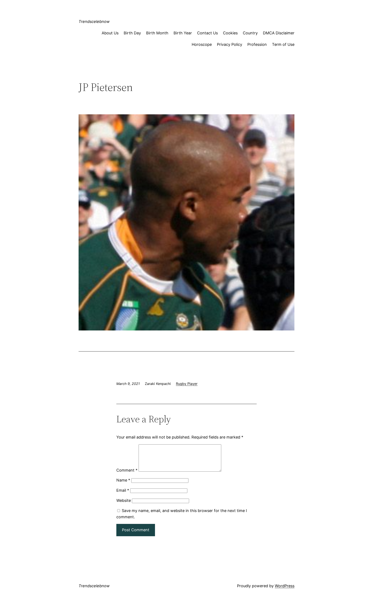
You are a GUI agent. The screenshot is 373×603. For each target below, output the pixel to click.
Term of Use (283, 44)
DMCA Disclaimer (278, 33)
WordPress (284, 586)
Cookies (230, 33)
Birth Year (183, 33)
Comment (127, 470)
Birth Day (132, 33)
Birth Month (157, 33)
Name (123, 480)
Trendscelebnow (94, 21)
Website (123, 500)
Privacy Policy (229, 44)
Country (250, 33)
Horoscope (202, 44)
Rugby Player (187, 383)
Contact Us (207, 33)
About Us (110, 33)
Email (122, 490)
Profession (257, 44)
